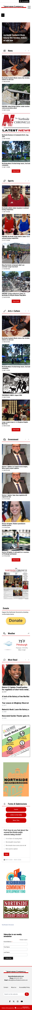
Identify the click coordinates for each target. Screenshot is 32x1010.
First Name (7, 947)
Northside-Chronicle (8, 925)
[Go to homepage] (13, 7)
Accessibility (25, 1)
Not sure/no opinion (12, 849)
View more (16, 171)
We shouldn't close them (13, 842)
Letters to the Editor (16, 815)
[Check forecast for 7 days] (7, 645)
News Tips (16, 820)
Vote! (6, 854)
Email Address (8, 941)
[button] (28, 633)
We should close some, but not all (16, 845)
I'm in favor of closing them (14, 838)
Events (16, 809)
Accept (26, 1007)
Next (28, 33)
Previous (3, 33)
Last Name (7, 952)
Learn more (18, 1007)
